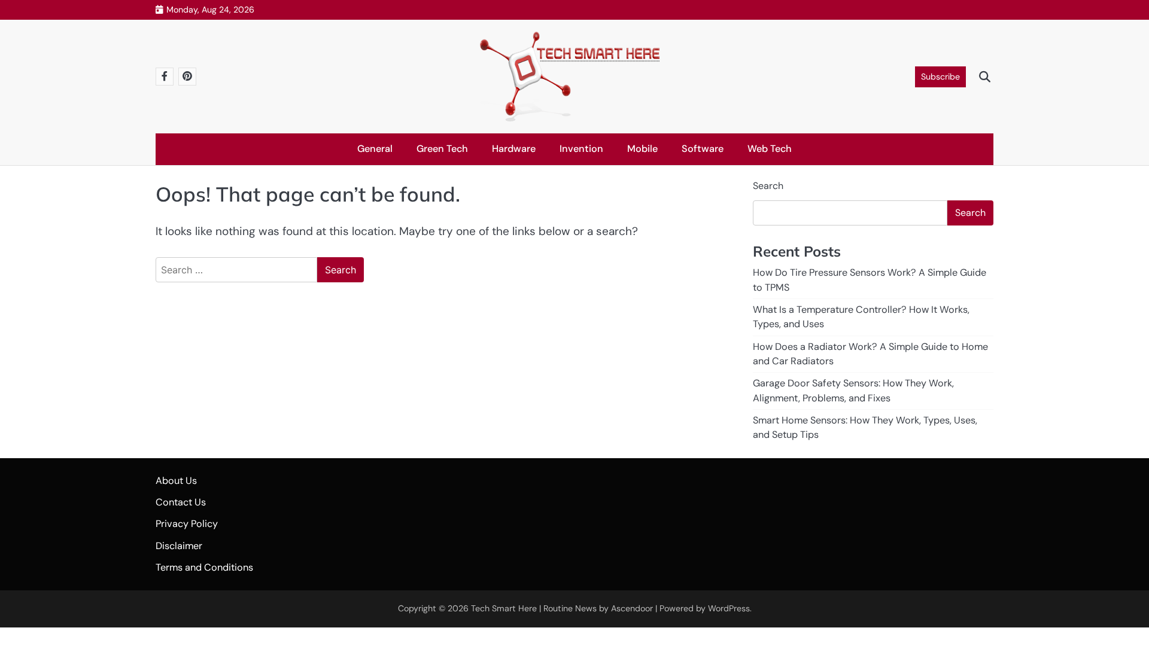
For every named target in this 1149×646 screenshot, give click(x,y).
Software (703, 148)
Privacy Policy (187, 523)
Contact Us (181, 502)
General (375, 148)
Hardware (514, 148)
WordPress (729, 608)
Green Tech (442, 148)
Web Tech (769, 148)
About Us (176, 480)
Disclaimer (179, 546)
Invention (581, 148)
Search (768, 185)
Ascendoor (632, 608)
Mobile (642, 148)
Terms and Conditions (204, 567)
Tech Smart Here (504, 608)
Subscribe (940, 76)
